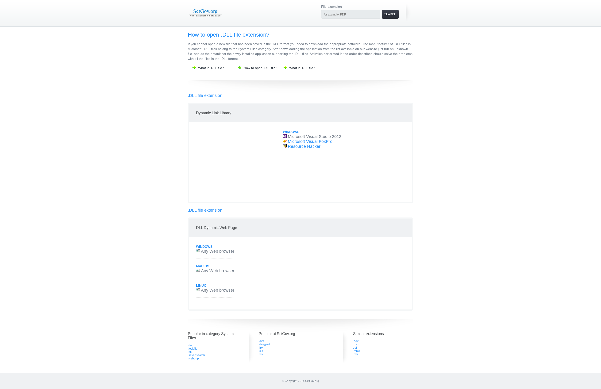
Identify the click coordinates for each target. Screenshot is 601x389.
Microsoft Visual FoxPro (310, 141)
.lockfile (192, 348)
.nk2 (355, 354)
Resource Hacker (304, 146)
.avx (261, 341)
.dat (190, 345)
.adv (355, 341)
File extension (331, 6)
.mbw (356, 351)
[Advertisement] (230, 162)
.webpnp (193, 358)
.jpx (261, 347)
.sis (261, 351)
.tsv (261, 354)
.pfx (190, 352)
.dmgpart (264, 344)
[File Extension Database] (205, 17)
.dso (355, 344)
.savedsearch (196, 355)
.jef (355, 347)
